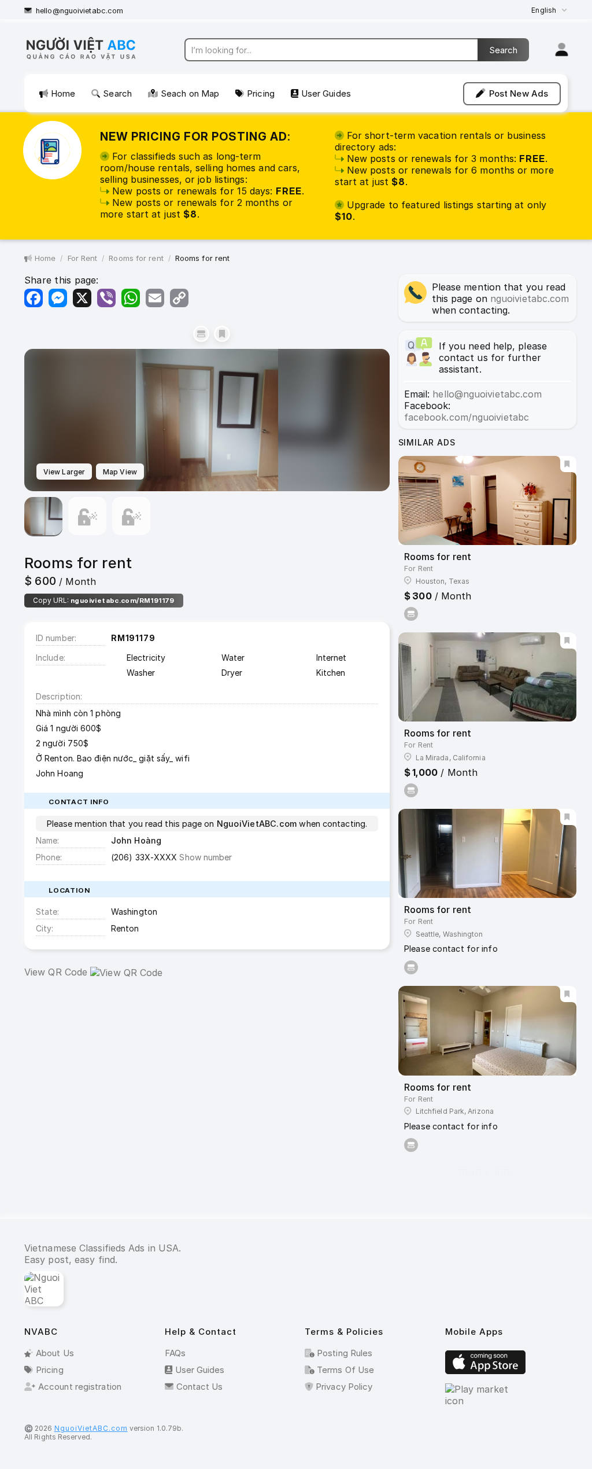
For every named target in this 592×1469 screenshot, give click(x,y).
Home (63, 93)
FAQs (175, 1352)
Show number (205, 857)
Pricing (261, 93)
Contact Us (199, 1386)
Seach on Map (190, 93)
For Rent (83, 258)
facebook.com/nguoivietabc (466, 417)
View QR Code (55, 972)
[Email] (155, 298)
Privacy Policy (342, 1386)
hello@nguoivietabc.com (79, 10)
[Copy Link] (179, 298)
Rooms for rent (136, 258)
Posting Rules (343, 1352)
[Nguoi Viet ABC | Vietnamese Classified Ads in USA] (91, 59)
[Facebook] (33, 298)
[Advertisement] (207, 1071)
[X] (82, 298)
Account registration (79, 1386)
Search (117, 93)
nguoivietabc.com (529, 298)
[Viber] (106, 298)
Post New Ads (518, 93)
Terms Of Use (344, 1369)
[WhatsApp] (130, 298)
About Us (55, 1352)
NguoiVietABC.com (91, 1428)
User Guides (326, 93)
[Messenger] (58, 298)
